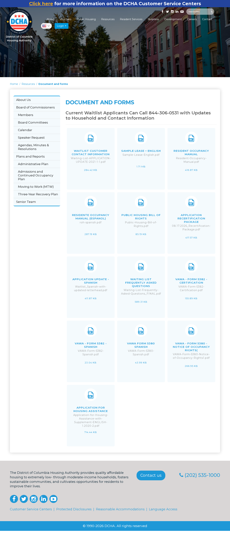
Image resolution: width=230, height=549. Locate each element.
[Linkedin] (177, 11)
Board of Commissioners (35, 107)
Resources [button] (107, 19)
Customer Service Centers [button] (31, 509)
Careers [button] (192, 19)
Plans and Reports (30, 156)
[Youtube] (181, 11)
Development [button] (173, 19)
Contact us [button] (151, 475)
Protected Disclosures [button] (74, 509)
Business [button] (153, 19)
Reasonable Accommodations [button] (120, 509)
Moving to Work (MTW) (36, 186)
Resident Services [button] (131, 19)
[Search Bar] (212, 11)
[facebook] (162, 11)
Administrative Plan (33, 164)
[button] (14, 499)
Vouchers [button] (65, 19)
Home (14, 84)
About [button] (50, 19)
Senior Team (26, 202)
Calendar (25, 130)
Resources (28, 84)
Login (60, 26)
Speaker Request (31, 137)
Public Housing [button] (86, 19)
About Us (23, 100)
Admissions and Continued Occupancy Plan (35, 175)
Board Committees (33, 122)
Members (25, 115)
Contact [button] (207, 19)
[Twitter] (167, 11)
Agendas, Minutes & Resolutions (33, 147)
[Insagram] (172, 11)
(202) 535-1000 (202, 475)
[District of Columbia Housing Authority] (19, 21)
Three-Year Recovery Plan (38, 194)
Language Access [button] (163, 509)
